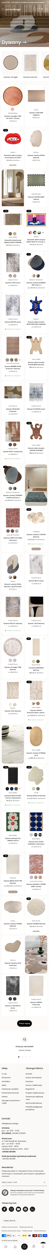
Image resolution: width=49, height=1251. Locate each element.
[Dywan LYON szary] (13, 263)
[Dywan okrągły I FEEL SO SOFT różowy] (13, 96)
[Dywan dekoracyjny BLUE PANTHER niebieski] (36, 305)
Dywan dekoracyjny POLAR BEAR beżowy (36, 363)
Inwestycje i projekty (10, 1089)
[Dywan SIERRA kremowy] (36, 986)
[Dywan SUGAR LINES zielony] (36, 180)
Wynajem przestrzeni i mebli (11, 1101)
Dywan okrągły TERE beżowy (13, 668)
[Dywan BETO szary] (36, 564)
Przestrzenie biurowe (10, 1093)
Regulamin (30, 1089)
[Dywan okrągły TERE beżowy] (13, 647)
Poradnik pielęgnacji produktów (34, 1108)
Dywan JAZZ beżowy (36, 623)
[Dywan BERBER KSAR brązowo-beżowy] (13, 345)
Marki (4, 1085)
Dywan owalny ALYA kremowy (13, 964)
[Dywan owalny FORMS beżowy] (13, 907)
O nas (4, 1074)
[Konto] (43, 1246)
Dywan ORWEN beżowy (36, 924)
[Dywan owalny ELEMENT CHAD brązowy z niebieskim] (13, 475)
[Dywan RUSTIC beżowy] (13, 607)
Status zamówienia (34, 1077)
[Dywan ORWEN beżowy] (36, 907)
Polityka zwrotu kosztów (9, 1227)
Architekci (6, 1081)
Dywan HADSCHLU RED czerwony (13, 539)
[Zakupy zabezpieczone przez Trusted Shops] (5, 1192)
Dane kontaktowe (40, 1231)
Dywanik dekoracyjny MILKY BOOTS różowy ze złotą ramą (36, 241)
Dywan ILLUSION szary (36, 409)
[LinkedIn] (32, 1209)
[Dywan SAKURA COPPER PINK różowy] (36, 864)
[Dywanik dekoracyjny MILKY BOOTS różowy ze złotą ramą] (36, 219)
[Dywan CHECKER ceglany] (36, 96)
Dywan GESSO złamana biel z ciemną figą (36, 712)
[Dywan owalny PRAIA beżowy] (36, 138)
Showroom (6, 1077)
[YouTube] (18, 1209)
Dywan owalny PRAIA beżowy (36, 156)
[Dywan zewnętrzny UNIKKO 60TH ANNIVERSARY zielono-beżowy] (13, 822)
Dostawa (29, 1081)
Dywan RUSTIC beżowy (13, 623)
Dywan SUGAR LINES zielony (36, 198)
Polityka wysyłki (27, 1231)
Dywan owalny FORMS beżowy (13, 925)
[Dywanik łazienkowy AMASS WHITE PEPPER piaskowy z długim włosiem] (13, 219)
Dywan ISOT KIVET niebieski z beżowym (36, 843)
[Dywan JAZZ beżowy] (36, 607)
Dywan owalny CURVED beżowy (36, 535)
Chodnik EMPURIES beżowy (36, 669)
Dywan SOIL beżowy (13, 711)
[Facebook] (4, 1209)
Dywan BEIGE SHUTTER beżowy (13, 882)
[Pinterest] (25, 1209)
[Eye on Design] (13, 9)
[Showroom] (42, 9)
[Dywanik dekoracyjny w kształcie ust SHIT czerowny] (13, 138)
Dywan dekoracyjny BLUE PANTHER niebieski (36, 323)
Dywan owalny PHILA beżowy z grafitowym (13, 585)
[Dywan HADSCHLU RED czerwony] (13, 518)
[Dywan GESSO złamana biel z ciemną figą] (36, 690)
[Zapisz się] (44, 1182)
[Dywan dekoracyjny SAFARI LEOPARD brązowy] (36, 431)
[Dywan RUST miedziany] (13, 431)
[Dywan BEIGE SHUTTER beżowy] (13, 864)
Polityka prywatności (26, 1227)
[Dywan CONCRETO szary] (13, 986)
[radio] (12, 109)
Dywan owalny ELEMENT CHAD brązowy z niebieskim (13, 497)
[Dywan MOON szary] (13, 305)
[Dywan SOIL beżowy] (13, 690)
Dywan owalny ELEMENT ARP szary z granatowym (36, 285)
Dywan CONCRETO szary (13, 1007)
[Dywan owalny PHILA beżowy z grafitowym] (13, 564)
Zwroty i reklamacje (34, 1085)
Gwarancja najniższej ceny (34, 1097)
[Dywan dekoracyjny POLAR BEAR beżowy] (36, 345)
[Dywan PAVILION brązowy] (13, 392)
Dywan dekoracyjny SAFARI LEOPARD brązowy (36, 450)
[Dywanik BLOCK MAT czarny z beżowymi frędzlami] (13, 775)
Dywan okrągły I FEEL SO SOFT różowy (12, 117)
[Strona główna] (15, 1246)
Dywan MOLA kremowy (36, 796)
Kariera (4, 1096)
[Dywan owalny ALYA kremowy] (13, 946)
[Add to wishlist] (21, 88)
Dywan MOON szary (13, 322)
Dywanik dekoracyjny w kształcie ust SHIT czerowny (13, 157)
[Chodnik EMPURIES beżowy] (36, 647)
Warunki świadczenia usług (11, 1231)
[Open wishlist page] (38, 9)
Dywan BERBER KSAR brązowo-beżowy (13, 367)
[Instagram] (11, 1209)
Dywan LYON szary (12, 283)
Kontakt (29, 1074)
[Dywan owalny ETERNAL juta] (36, 736)
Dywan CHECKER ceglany (36, 114)
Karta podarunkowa (34, 1103)
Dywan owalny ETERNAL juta (36, 754)
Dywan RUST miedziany (13, 451)
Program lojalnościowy (35, 1093)
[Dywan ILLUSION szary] (36, 392)
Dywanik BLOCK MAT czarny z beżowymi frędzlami (13, 798)
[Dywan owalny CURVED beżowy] (36, 518)
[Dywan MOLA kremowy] (36, 775)
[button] (3, 9)
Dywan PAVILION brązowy (13, 410)
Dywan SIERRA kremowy (36, 1003)
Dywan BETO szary (36, 581)
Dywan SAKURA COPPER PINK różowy (36, 885)
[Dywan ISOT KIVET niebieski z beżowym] (36, 822)
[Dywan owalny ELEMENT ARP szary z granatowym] (36, 263)
